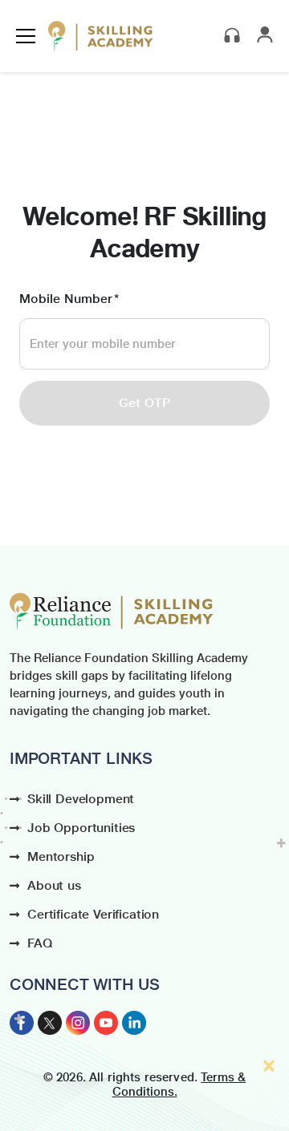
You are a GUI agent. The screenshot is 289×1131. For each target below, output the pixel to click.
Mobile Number (65, 298)
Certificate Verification (93, 914)
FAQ (39, 943)
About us (54, 885)
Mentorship (60, 856)
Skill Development (80, 798)
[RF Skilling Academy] (100, 36)
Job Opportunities (81, 827)
